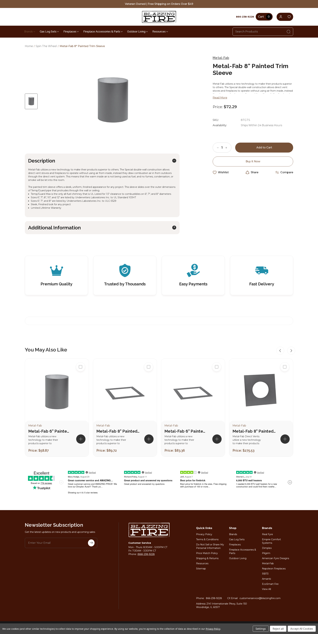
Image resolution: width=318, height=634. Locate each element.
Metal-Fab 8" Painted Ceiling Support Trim (117, 431)
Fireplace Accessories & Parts (101, 31)
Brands (28, 31)
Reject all (278, 629)
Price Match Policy (207, 553)
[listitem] (57, 407)
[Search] (289, 32)
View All (266, 589)
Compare (286, 172)
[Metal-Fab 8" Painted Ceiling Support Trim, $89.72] (125, 393)
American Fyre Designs (275, 558)
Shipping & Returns (207, 558)
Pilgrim (266, 553)
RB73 (265, 573)
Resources (159, 31)
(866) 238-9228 (146, 554)
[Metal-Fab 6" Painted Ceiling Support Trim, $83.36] (193, 393)
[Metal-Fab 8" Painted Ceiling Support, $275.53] (261, 393)
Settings (261, 629)
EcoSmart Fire (270, 583)
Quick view (80, 377)
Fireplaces (69, 31)
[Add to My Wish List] (80, 388)
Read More (220, 97)
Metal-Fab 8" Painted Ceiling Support (254, 431)
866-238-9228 (214, 598)
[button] (280, 351)
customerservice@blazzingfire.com (260, 598)
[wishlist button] (289, 17)
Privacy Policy (204, 534)
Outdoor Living (136, 31)
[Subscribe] (91, 542)
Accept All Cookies (301, 629)
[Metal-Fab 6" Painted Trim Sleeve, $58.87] (57, 393)
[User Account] (281, 17)
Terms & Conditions (207, 539)
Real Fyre (267, 534)
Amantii (266, 578)
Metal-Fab (268, 563)
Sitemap (201, 568)
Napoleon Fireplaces (274, 568)
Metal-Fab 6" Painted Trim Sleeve (49, 431)
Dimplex (267, 548)
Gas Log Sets (48, 31)
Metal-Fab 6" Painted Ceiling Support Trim (186, 431)
